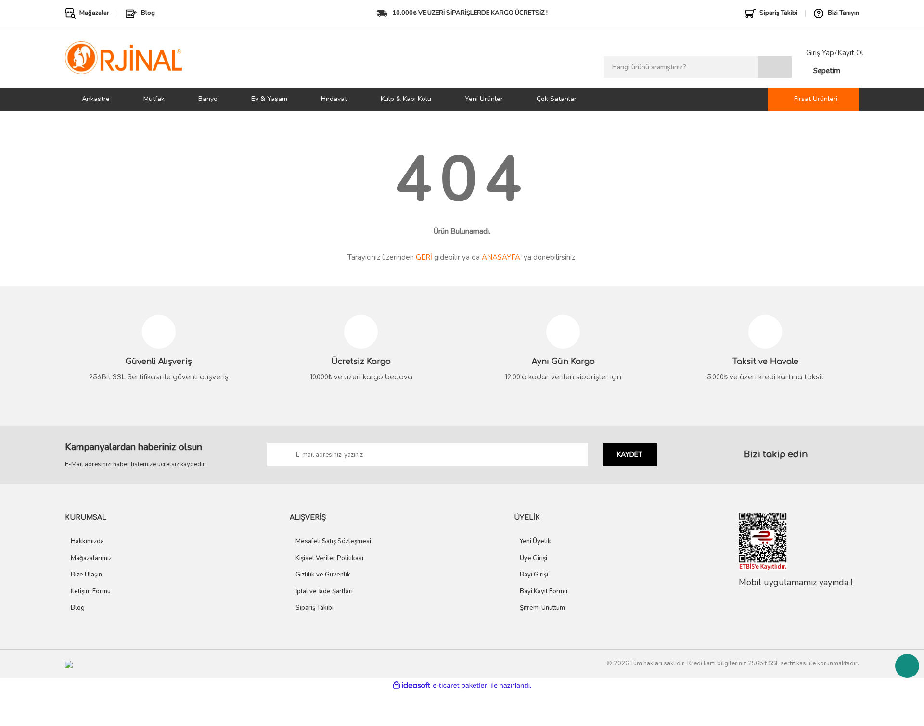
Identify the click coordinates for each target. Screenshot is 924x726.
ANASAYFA (501, 257)
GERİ (424, 257)
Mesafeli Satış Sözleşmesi (333, 541)
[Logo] (123, 57)
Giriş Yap (820, 53)
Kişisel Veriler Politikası (329, 558)
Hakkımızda (87, 541)
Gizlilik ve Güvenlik (322, 574)
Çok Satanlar (557, 98)
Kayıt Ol (850, 53)
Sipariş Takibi (314, 607)
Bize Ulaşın (86, 574)
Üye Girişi (533, 558)
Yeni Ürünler (484, 98)
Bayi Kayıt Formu (543, 591)
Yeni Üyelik (535, 541)
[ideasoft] (411, 685)
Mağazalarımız (91, 558)
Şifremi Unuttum (542, 607)
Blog (78, 607)
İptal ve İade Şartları (324, 591)
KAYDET (629, 454)
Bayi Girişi (534, 574)
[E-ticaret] (461, 685)
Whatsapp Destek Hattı (907, 666)
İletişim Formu (91, 591)
